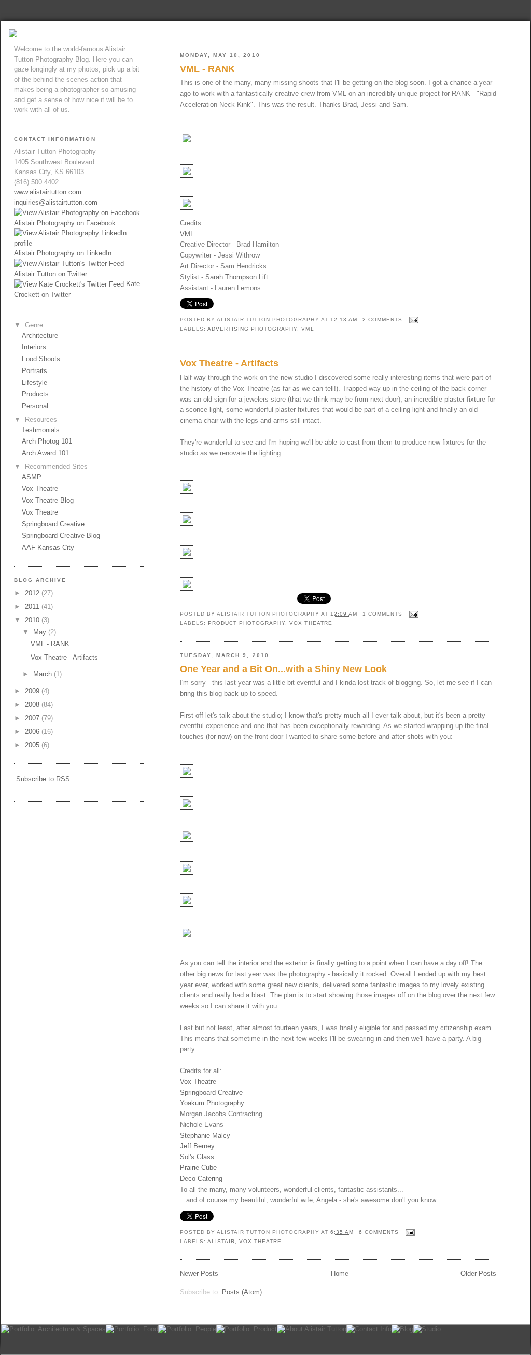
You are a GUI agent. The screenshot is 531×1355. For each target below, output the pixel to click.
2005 (33, 745)
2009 (33, 691)
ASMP (31, 477)
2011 (33, 606)
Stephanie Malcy (205, 1135)
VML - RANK (207, 69)
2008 (33, 704)
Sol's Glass (197, 1157)
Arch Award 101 (45, 453)
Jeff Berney (197, 1146)
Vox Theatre (310, 623)
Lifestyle (34, 383)
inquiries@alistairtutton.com (55, 202)
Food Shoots (41, 359)
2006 (33, 731)
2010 (33, 620)
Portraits (34, 371)
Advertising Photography (252, 329)
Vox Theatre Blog (48, 500)
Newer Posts (199, 1273)
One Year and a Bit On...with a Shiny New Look (283, 669)
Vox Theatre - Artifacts (229, 363)
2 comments (382, 319)
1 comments (382, 614)
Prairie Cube (198, 1168)
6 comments (379, 1232)
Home (339, 1273)
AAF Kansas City (48, 547)
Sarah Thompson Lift (236, 277)
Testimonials (41, 430)
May (40, 632)
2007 (33, 718)
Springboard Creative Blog (61, 535)
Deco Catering (201, 1178)
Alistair (221, 1241)
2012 (33, 593)
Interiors (34, 347)
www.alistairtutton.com (47, 192)
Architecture (40, 335)
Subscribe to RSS (43, 779)
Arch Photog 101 (47, 441)
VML (187, 234)
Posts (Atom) (242, 1292)
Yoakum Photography (212, 1103)
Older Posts (478, 1273)
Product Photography (246, 623)
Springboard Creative (211, 1092)
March (43, 674)
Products (35, 394)
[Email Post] (412, 319)
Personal (35, 406)
